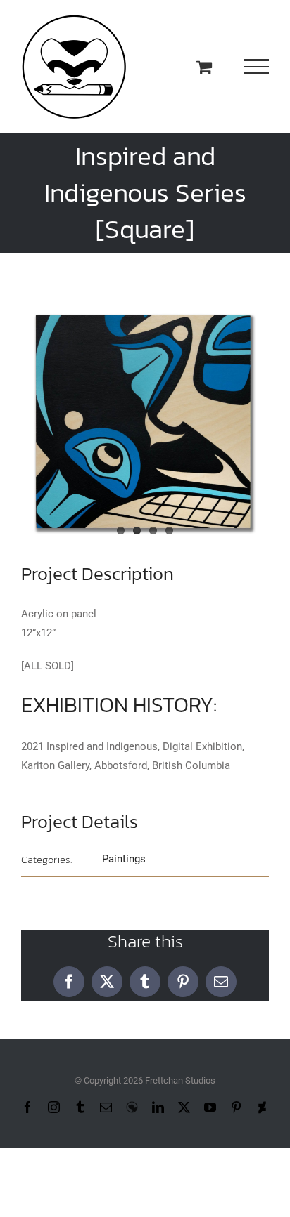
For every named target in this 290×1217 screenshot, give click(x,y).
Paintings (124, 859)
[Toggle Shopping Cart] (204, 66)
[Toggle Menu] (256, 66)
